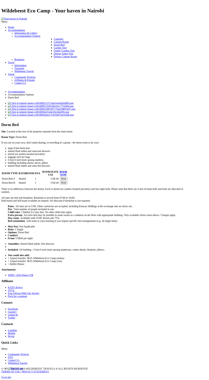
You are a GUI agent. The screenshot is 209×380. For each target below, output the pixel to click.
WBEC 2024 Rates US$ (20, 275)
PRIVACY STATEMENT (35, 371)
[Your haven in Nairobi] (14, 18)
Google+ (12, 311)
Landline (12, 330)
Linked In (13, 314)
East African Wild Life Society (23, 293)
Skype (11, 336)
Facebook (13, 309)
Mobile (11, 333)
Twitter (11, 317)
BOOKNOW (63, 173)
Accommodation (16, 91)
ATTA (11, 290)
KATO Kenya (15, 287)
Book (63, 178)
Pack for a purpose (17, 296)
